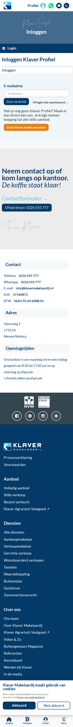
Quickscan (12, 588)
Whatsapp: (22, 282)
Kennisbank (13, 660)
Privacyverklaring (18, 458)
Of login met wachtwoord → (51, 102)
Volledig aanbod (16, 488)
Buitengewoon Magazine (23, 646)
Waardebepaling (17, 574)
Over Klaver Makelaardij (23, 625)
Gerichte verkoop (17, 553)
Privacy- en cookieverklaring (31, 697)
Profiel (33, 6)
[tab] (36, 48)
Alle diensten (14, 532)
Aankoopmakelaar (18, 539)
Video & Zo (12, 639)
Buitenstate (13, 581)
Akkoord (19, 705)
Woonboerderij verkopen (24, 560)
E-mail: (29, 288)
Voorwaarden (15, 465)
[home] (7, 5)
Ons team (11, 618)
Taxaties (10, 567)
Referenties (13, 653)
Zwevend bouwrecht (20, 595)
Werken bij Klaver (18, 667)
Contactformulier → (25, 198)
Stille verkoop (14, 495)
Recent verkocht (17, 502)
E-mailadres (13, 86)
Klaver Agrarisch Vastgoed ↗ (27, 509)
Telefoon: (21, 276)
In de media (13, 674)
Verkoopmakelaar (18, 546)
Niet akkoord (54, 705)
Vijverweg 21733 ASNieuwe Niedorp (15, 330)
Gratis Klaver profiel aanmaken (26, 127)
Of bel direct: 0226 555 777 (26, 208)
